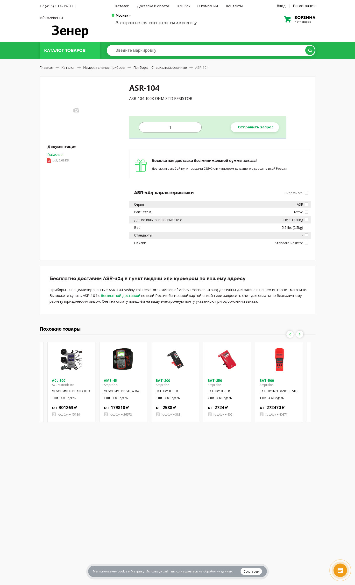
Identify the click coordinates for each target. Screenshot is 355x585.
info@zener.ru (51, 17)
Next (299, 334)
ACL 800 (58, 380)
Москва (122, 15)
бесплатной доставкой (120, 295)
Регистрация (304, 5)
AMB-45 (110, 380)
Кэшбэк (183, 5)
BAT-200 (163, 380)
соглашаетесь (187, 571)
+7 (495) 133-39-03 (56, 5)
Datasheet (58, 157)
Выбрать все (293, 193)
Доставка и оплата (153, 5)
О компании (207, 5)
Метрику (137, 571)
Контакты (234, 5)
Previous (290, 334)
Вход (281, 5)
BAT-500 (267, 380)
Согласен (251, 571)
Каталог (122, 5)
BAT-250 (215, 380)
